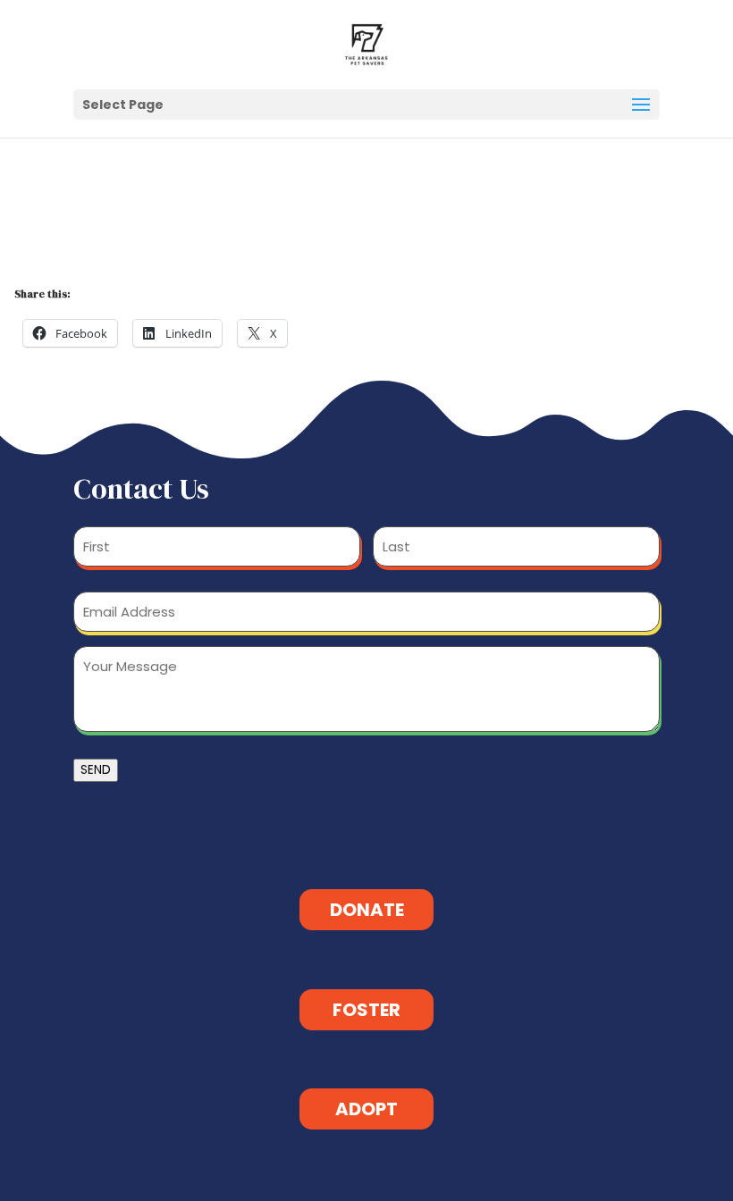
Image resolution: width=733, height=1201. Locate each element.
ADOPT (366, 1108)
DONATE (367, 909)
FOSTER (366, 1009)
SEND (95, 769)
